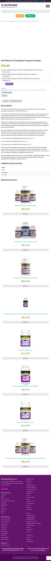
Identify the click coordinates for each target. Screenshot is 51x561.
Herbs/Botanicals (4, 505)
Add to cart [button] (25, 214)
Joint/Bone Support (4, 533)
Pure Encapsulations (30, 503)
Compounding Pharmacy (31, 517)
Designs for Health (30, 479)
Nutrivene (28, 495)
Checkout (4, 95)
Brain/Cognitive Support (5, 519)
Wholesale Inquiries (30, 525)
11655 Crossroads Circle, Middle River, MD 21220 (10, 481)
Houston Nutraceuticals (30, 485)
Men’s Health (3, 535)
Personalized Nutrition (30, 515)
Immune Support (4, 531)
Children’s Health (4, 523)
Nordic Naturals (29, 493)
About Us (28, 513)
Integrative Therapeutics (31, 487)
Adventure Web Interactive (33, 558)
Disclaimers (28, 527)
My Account (28, 539)
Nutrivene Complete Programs (12, 21)
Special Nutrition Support (40, 90)
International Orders (30, 519)
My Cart (31, 15)
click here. (32, 138)
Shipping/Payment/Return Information (33, 523)
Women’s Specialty (4, 539)
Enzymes (2, 496)
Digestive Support (4, 525)
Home (2, 21)
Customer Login (29, 535)
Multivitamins (3, 509)
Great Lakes (28, 483)
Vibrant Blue (28, 507)
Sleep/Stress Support (5, 537)
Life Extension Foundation (31, 489)
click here (32, 119)
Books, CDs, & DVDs (5, 498)
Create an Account (29, 537)
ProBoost (28, 499)
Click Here (40, 1)
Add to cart (9, 84)
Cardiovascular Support (5, 521)
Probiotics (3, 511)
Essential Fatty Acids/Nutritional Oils (8, 500)
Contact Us (28, 531)
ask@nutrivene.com (14, 483)
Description (6, 101)
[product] (48, 11)
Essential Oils (3, 502)
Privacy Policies (29, 529)
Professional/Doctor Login (31, 521)
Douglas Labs (29, 481)
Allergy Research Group (5, 545)
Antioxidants (3, 494)
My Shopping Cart (29, 541)
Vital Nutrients (29, 509)
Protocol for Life (29, 501)
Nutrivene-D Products (27, 90)
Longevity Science (29, 491)
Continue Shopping (6, 92)
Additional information (15, 101)
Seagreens (28, 505)
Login (20, 15)
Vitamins (2, 513)
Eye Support (3, 529)
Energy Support (4, 527)
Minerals (2, 507)
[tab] (6, 101)
